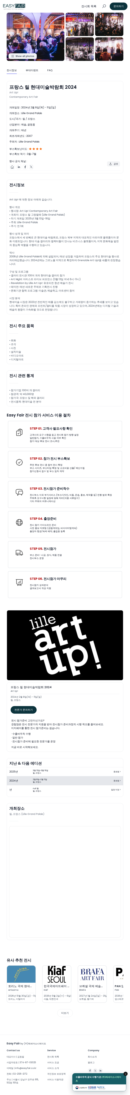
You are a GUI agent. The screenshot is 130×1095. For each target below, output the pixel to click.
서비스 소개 (53, 1068)
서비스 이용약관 (55, 1079)
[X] (95, 1070)
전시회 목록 (53, 1056)
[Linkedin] (100, 1070)
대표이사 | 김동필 (15, 1056)
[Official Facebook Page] (25, 167)
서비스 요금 (53, 1062)
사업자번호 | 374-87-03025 (21, 1062)
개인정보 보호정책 (56, 1073)
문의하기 (119, 6)
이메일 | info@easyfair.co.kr (21, 1068)
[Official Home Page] (12, 167)
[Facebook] (90, 1070)
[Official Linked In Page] (18, 167)
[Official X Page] (31, 167)
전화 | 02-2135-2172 (17, 1073)
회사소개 (92, 1056)
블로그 (91, 1062)
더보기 (65, 1013)
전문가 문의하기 (23, 710)
